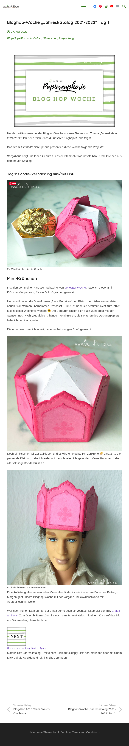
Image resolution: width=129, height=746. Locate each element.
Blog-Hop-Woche (18, 38)
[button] (83, 6)
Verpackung (66, 38)
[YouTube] (112, 6)
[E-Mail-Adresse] (117, 6)
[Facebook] (95, 6)
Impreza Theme (42, 732)
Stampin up (50, 38)
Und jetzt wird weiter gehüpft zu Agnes (26, 648)
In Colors (36, 38)
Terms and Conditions (86, 732)
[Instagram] (106, 6)
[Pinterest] (100, 6)
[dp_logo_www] (11, 6)
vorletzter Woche (75, 287)
